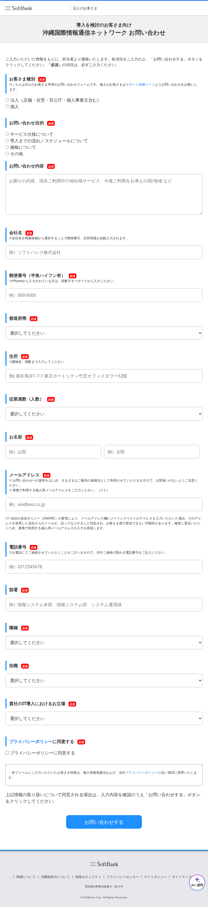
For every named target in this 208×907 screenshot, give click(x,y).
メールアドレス (24, 475)
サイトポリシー (155, 877)
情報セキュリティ (88, 877)
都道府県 (18, 318)
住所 (13, 356)
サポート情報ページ (140, 84)
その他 (16, 154)
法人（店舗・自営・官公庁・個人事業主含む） (55, 100)
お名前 (15, 437)
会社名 (15, 232)
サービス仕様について (31, 134)
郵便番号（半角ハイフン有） (37, 275)
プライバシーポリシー (31, 741)
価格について (23, 147)
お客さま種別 (22, 79)
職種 (13, 628)
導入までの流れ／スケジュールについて (49, 141)
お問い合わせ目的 (26, 123)
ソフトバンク (104, 864)
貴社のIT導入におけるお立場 (37, 703)
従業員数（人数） (26, 399)
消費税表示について (55, 877)
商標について (26, 877)
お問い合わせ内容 (26, 166)
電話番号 (18, 547)
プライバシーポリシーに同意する (42, 753)
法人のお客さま (85, 8)
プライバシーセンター (122, 877)
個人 (14, 106)
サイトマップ (181, 877)
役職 (13, 666)
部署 (13, 590)
